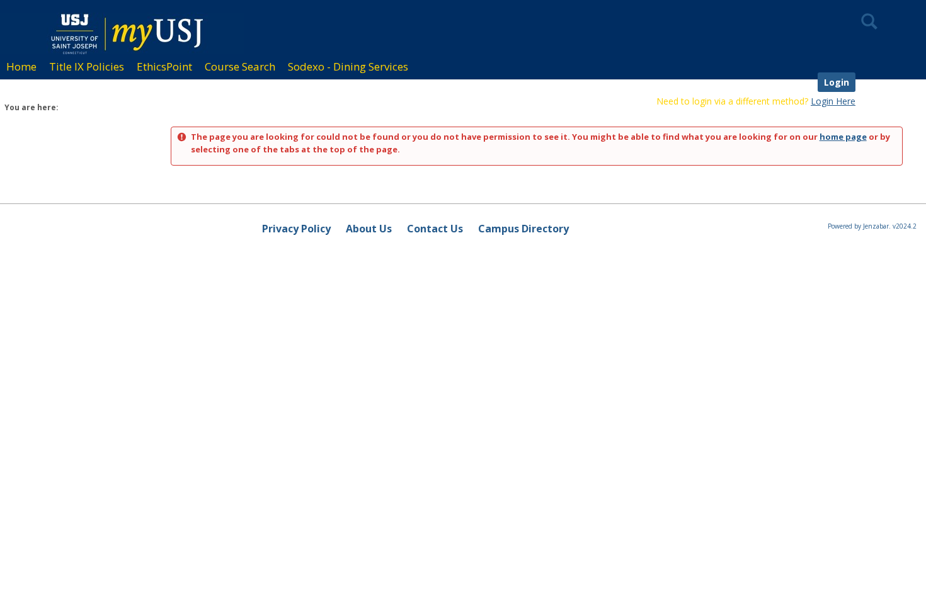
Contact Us (435, 229)
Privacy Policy (296, 229)
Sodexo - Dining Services (348, 66)
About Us (369, 229)
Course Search (240, 66)
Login (836, 82)
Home (21, 66)
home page (843, 136)
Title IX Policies (86, 66)
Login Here (833, 101)
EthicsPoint (164, 66)
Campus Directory (523, 229)
